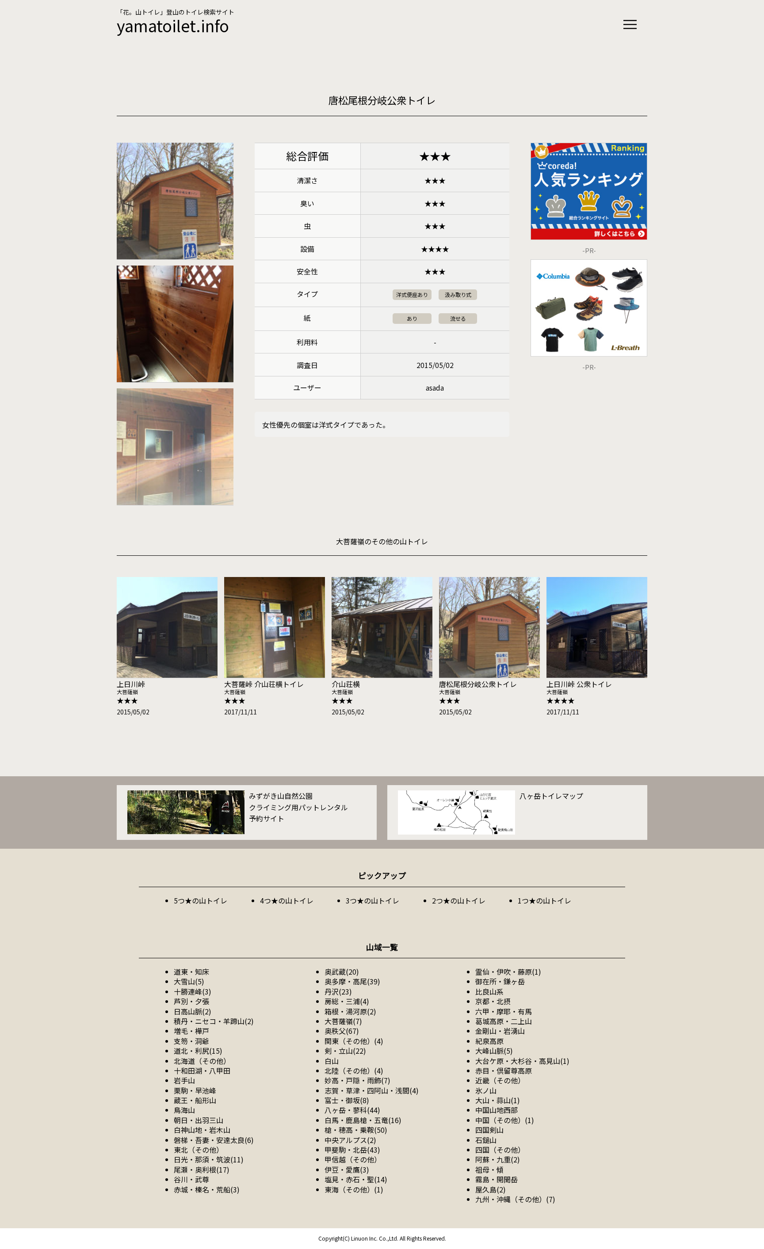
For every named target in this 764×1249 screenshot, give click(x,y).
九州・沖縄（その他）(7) (515, 1199)
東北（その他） (198, 1149)
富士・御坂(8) (347, 1100)
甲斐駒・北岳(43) (352, 1149)
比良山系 (489, 991)
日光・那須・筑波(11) (209, 1159)
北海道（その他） (202, 1060)
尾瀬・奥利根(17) (201, 1169)
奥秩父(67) (342, 1030)
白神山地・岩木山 (202, 1129)
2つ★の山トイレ (458, 900)
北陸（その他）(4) (354, 1070)
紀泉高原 (489, 1041)
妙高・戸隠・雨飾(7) (357, 1080)
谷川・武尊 (191, 1179)
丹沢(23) (338, 991)
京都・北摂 (493, 1001)
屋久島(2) (490, 1189)
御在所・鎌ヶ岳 (500, 981)
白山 (332, 1060)
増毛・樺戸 (191, 1030)
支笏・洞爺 (191, 1041)
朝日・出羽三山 (198, 1120)
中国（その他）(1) (504, 1120)
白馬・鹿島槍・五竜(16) (363, 1120)
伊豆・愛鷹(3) (347, 1169)
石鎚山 (486, 1140)
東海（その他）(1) (354, 1189)
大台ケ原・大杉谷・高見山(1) (522, 1060)
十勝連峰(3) (192, 991)
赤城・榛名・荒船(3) (207, 1189)
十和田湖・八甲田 (202, 1070)
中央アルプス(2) (350, 1140)
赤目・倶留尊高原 (503, 1070)
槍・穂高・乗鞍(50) (356, 1129)
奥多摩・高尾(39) (352, 981)
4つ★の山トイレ (286, 900)
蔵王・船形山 (195, 1100)
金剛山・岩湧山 (500, 1030)
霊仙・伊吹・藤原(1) (508, 971)
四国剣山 (489, 1129)
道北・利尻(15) (198, 1050)
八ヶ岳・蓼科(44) (352, 1110)
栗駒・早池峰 (195, 1090)
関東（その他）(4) (354, 1041)
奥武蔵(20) (342, 971)
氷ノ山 (486, 1090)
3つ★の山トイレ (372, 900)
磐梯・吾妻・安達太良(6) (214, 1140)
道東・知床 (191, 971)
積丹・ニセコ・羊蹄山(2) (214, 1021)
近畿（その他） (500, 1080)
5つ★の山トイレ (200, 900)
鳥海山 (184, 1110)
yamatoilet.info (173, 25)
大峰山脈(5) (494, 1050)
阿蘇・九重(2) (497, 1159)
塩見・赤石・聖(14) (356, 1179)
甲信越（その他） (353, 1159)
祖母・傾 (489, 1169)
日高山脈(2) (192, 1011)
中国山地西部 (496, 1110)
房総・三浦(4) (347, 1001)
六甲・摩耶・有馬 (503, 1011)
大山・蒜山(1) (497, 1100)
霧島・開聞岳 (496, 1179)
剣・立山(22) (345, 1050)
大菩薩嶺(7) (343, 1021)
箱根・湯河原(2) (350, 1011)
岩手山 (184, 1080)
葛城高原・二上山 (503, 1021)
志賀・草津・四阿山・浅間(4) (372, 1090)
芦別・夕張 (191, 1001)
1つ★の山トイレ (544, 900)
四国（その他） (500, 1149)
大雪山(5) (189, 981)
